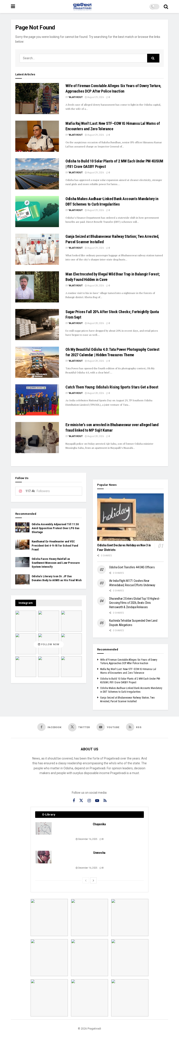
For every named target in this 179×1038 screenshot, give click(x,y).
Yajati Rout (76, 97)
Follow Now (49, 644)
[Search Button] (166, 6)
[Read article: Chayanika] (44, 828)
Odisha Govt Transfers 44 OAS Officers (132, 567)
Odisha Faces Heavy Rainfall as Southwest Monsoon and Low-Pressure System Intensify (56, 562)
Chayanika (99, 824)
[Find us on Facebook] (74, 800)
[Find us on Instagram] (89, 800)
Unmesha (99, 852)
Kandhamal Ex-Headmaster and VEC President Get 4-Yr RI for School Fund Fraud (55, 545)
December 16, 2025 (87, 839)
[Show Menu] (13, 6)
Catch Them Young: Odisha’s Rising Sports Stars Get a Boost (111, 387)
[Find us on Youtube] (97, 800)
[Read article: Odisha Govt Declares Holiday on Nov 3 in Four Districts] (130, 517)
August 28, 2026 (95, 285)
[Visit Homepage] (82, 6)
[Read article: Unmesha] (44, 857)
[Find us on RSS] (105, 800)
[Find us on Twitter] (81, 800)
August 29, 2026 (95, 97)
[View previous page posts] (86, 880)
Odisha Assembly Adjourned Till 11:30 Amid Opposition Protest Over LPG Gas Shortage (55, 528)
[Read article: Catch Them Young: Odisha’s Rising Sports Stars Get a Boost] (37, 399)
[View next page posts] (93, 880)
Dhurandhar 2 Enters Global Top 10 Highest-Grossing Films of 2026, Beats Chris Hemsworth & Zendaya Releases (134, 603)
